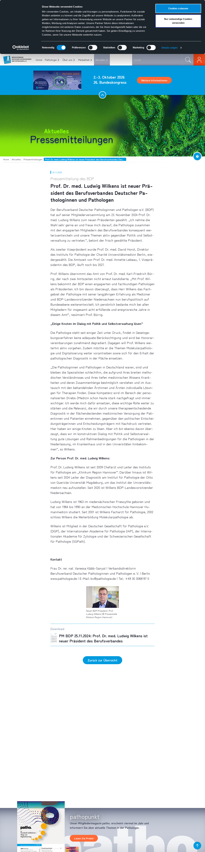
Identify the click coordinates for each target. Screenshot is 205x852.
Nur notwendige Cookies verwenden (178, 21)
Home (39, 60)
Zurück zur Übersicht (102, 660)
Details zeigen (169, 47)
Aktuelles (100, 60)
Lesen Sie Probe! (84, 838)
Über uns (67, 60)
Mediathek (84, 60)
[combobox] (157, 59)
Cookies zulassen (178, 8)
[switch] (92, 47)
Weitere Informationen (154, 80)
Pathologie (51, 60)
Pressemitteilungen (71, 138)
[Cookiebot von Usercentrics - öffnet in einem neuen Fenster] (21, 47)
